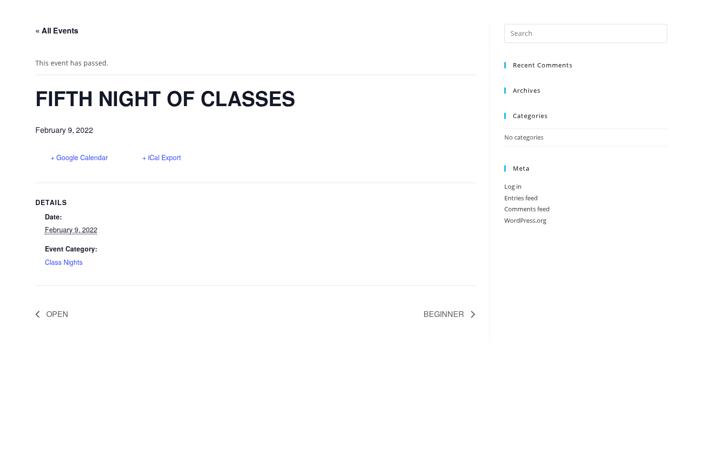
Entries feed (521, 198)
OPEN (56, 313)
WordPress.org (525, 220)
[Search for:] (585, 32)
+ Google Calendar (79, 157)
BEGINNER (445, 313)
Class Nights (64, 262)
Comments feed (527, 209)
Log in (512, 186)
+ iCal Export (161, 157)
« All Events (56, 30)
